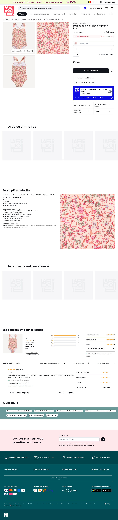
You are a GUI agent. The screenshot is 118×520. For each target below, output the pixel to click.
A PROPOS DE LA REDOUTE (11, 469)
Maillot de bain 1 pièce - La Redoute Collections (100, 411)
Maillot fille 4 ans (51, 415)
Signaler (71, 393)
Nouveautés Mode (59, 14)
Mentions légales (8, 504)
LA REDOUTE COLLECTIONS (81, 23)
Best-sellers (86, 14)
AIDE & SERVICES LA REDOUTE (41, 469)
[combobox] (52, 363)
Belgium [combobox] (109, 504)
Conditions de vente (33, 504)
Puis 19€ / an (94, 91)
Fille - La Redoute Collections (44, 411)
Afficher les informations (59, 478)
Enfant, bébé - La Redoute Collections (19, 411)
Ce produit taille (95, 348)
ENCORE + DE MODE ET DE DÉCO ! (100, 469)
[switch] (96, 92)
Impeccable (100, 348)
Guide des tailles (107, 54)
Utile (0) (61, 393)
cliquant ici (90, 445)
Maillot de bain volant (36, 415)
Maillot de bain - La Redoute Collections (69, 411)
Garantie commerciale (78, 504)
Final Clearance (99, 14)
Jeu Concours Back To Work (39, 14)
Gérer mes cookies (65, 504)
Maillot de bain (15, 19)
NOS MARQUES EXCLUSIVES (69, 469)
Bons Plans (73, 14)
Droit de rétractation (91, 504)
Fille (7, 19)
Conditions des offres (20, 504)
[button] (112, 8)
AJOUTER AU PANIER (91, 70)
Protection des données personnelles (50, 504)
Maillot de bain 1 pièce (29, 19)
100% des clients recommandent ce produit (99, 355)
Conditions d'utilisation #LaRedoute (13, 506)
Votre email (63, 435)
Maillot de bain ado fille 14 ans (16, 415)
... (3, 19)
